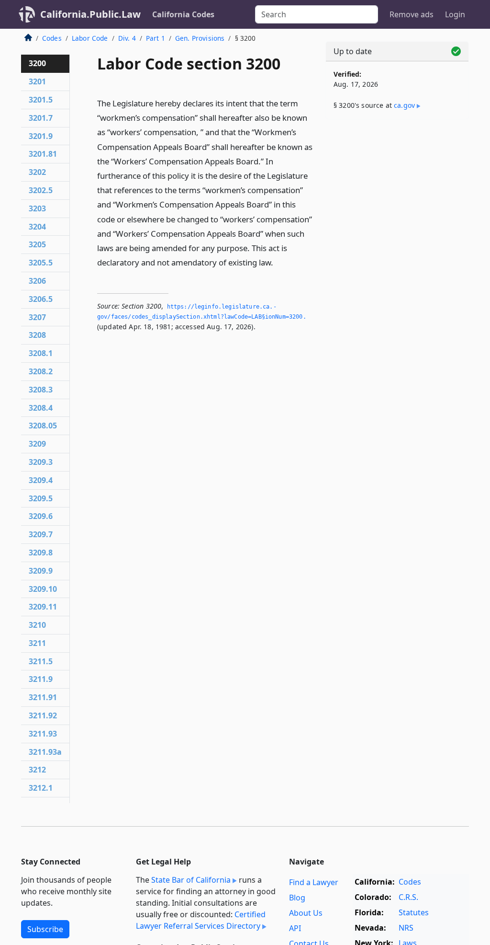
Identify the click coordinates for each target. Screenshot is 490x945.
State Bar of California (191, 880)
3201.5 (41, 99)
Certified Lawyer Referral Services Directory (201, 920)
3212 (37, 769)
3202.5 (41, 190)
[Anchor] (278, 262)
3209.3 (41, 462)
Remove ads (412, 14)
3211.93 (43, 733)
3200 (37, 63)
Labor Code (90, 38)
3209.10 (43, 589)
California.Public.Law (90, 14)
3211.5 (41, 661)
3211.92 (43, 715)
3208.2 (41, 371)
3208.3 (41, 389)
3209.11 (43, 606)
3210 (37, 625)
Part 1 (155, 38)
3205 (37, 244)
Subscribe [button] (45, 929)
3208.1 (41, 353)
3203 (37, 208)
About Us (306, 913)
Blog (297, 897)
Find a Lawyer (313, 882)
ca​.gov (404, 105)
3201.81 (43, 154)
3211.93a (45, 752)
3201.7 (41, 118)
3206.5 (41, 299)
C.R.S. (408, 897)
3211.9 (41, 679)
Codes (52, 38)
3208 (37, 335)
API (295, 928)
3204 (37, 226)
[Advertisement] (397, 193)
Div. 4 (127, 38)
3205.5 (41, 262)
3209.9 (41, 570)
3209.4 (41, 480)
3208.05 (43, 425)
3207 (37, 317)
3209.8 (41, 552)
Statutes (414, 912)
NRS (406, 927)
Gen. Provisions (199, 38)
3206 (37, 281)
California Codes (183, 14)
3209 (37, 443)
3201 (37, 81)
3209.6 (41, 516)
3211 (37, 643)
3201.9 (41, 136)
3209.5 (41, 498)
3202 (37, 172)
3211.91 (43, 697)
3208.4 (41, 408)
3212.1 (41, 788)
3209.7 (41, 534)
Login (455, 14)
